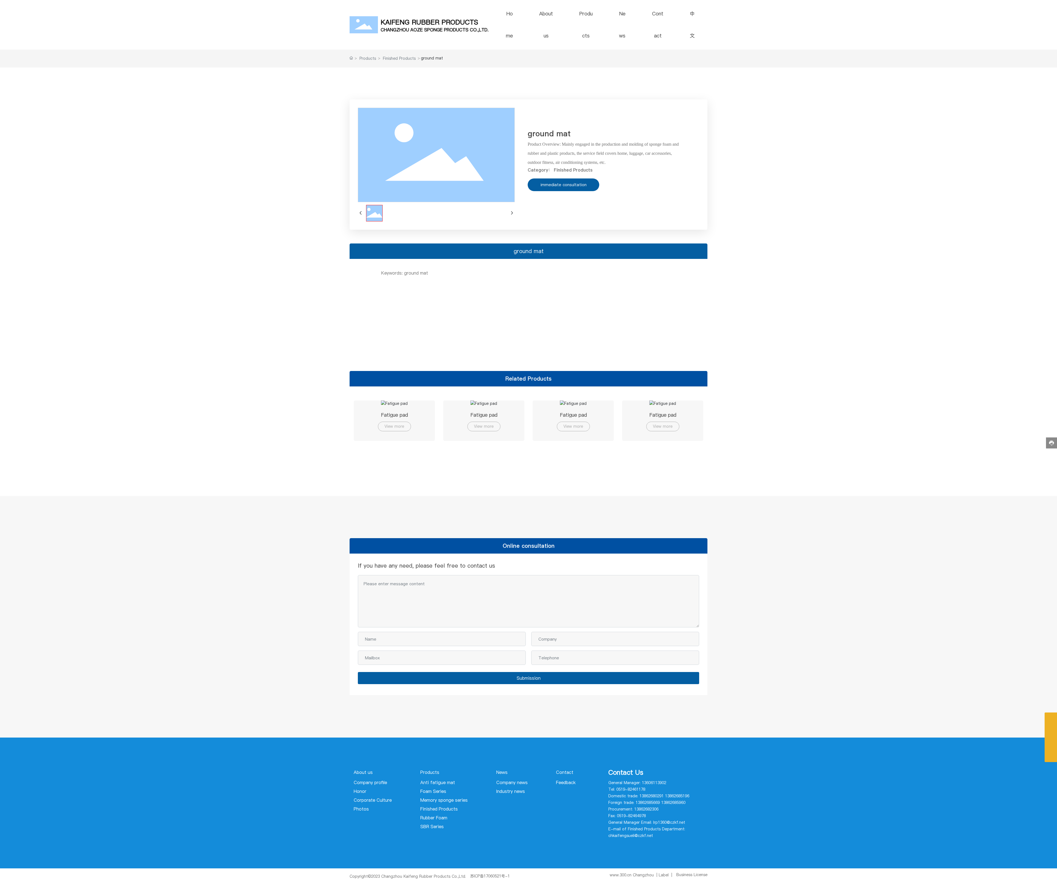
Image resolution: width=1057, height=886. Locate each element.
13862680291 (651, 796)
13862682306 (646, 809)
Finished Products (399, 58)
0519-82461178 (630, 789)
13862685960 (673, 802)
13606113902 (654, 782)
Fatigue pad (394, 414)
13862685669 (648, 802)
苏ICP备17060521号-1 (490, 876)
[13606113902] (1051, 743)
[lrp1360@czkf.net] (1051, 731)
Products (367, 58)
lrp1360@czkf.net (669, 822)
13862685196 (677, 796)
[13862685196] (1051, 718)
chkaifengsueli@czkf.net (630, 835)
